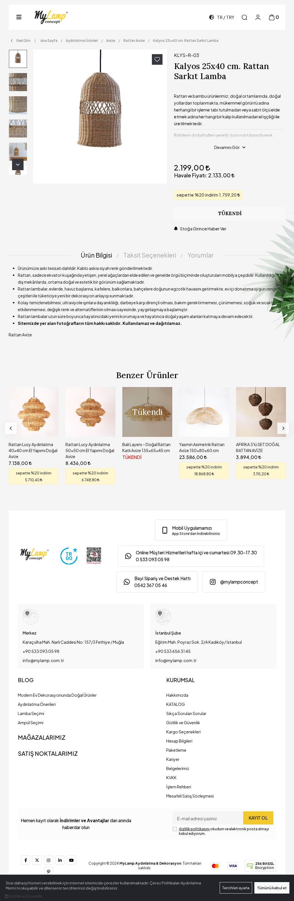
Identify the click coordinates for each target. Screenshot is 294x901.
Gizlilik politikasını (194, 829)
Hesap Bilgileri (179, 740)
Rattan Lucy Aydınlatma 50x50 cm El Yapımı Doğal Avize (89, 450)
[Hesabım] (258, 17)
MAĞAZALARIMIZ (41, 737)
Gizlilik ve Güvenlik (183, 722)
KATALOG (175, 704)
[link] (191, 530)
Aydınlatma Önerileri (37, 704)
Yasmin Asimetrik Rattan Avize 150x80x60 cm (202, 447)
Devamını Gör (227, 147)
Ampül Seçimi (30, 722)
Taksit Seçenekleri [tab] (149, 255)
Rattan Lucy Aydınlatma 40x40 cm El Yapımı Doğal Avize (33, 450)
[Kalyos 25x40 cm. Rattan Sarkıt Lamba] (100, 117)
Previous (11, 428)
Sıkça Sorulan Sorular (186, 713)
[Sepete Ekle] (48, 427)
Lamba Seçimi (31, 713)
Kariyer (172, 759)
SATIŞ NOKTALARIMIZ (48, 753)
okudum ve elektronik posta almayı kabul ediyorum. (224, 831)
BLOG (26, 680)
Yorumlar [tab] (200, 255)
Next (18, 164)
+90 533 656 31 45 (173, 651)
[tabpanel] (147, 304)
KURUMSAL (180, 680)
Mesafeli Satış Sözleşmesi (190, 795)
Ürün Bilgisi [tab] (96, 255)
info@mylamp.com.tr (43, 660)
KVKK (171, 777)
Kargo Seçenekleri (183, 731)
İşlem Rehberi (178, 786)
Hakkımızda (177, 695)
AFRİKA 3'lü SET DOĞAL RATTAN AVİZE (258, 447)
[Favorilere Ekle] (157, 59)
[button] (19, 17)
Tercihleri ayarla (235, 888)
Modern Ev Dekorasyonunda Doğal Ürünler (57, 695)
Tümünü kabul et (272, 888)
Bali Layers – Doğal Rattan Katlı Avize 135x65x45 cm (146, 447)
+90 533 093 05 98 (41, 651)
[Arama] (244, 17)
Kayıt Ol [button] (258, 817)
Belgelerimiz (177, 768)
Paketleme (176, 750)
